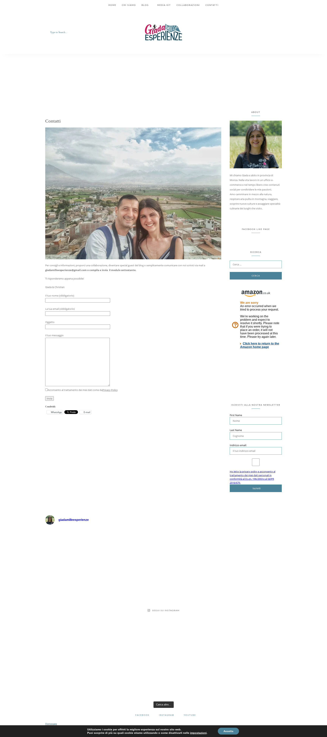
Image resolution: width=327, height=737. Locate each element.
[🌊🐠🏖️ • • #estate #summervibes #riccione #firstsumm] (74, 648)
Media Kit (164, 5)
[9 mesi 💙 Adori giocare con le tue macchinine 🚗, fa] (253, 614)
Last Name (236, 430)
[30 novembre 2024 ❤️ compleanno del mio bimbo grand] (193, 545)
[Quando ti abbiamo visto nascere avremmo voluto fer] (193, 579)
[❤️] (134, 545)
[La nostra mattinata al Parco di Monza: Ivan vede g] (253, 682)
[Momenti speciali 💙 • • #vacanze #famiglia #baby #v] (134, 648)
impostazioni (198, 732)
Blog (145, 5)
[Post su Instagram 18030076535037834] (74, 579)
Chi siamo (129, 5)
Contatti (212, 5)
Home (112, 5)
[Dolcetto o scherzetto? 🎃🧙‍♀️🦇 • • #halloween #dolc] (253, 579)
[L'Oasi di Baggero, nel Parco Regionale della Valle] (193, 614)
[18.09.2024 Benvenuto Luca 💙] (253, 545)
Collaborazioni (188, 5)
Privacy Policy (110, 390)
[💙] (74, 545)
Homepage (51, 724)
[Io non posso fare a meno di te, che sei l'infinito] (74, 614)
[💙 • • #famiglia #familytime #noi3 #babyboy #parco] (193, 682)
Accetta (228, 731)
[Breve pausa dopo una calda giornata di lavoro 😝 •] (193, 648)
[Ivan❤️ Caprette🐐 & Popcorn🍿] (134, 579)
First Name (236, 415)
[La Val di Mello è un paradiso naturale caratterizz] (134, 682)
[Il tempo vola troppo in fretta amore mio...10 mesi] (134, 614)
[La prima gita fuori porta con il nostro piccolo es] (253, 648)
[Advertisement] (163, 82)
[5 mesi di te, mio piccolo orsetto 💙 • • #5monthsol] (74, 682)
